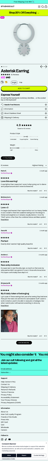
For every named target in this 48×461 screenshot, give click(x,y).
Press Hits (5, 419)
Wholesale (5, 427)
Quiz (2, 425)
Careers (4, 430)
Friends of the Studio (9, 417)
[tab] (1, 66)
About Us (4, 412)
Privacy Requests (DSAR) (11, 402)
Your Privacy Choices (9, 400)
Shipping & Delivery (8, 387)
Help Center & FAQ (8, 382)
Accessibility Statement (10, 397)
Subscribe (5, 372)
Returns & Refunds (8, 390)
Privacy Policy (6, 395)
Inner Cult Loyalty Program (11, 414)
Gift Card (4, 422)
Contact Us (5, 384)
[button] (42, 7)
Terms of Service (7, 392)
